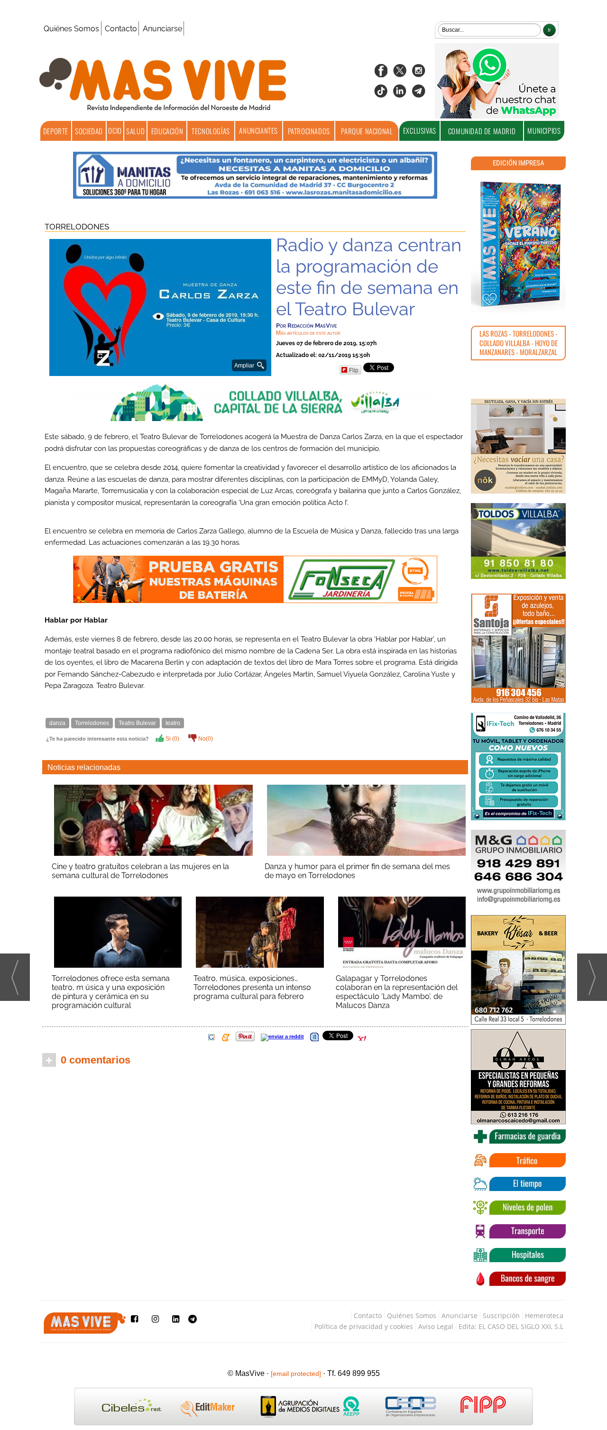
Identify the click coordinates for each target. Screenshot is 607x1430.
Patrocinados (309, 131)
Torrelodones (77, 226)
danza (57, 723)
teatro (173, 723)
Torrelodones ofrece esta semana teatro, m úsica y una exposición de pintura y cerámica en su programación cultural (111, 992)
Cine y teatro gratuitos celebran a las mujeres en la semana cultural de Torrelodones (140, 871)
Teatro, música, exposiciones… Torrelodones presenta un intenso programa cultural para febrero (252, 987)
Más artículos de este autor (308, 333)
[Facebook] (381, 74)
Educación (167, 131)
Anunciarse (162, 28)
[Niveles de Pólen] (518, 1207)
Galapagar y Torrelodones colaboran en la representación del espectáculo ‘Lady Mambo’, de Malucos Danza (397, 992)
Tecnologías (211, 131)
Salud (135, 131)
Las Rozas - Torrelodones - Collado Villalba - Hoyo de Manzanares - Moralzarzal (518, 342)
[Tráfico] (518, 1160)
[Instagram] (419, 74)
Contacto (121, 28)
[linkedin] (400, 94)
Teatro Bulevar (137, 723)
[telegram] (419, 94)
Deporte (55, 131)
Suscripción (501, 1315)
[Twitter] (400, 74)
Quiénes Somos (71, 28)
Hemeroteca (544, 1315)
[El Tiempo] (518, 1183)
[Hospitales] (518, 1255)
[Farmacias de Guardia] (518, 1136)
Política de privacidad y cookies (363, 1326)
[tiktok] (381, 94)
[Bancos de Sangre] (518, 1278)
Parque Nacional (367, 131)
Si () (171, 738)
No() (205, 738)
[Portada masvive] (518, 244)
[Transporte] (518, 1231)
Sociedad (89, 131)
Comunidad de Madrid (481, 131)
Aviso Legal (435, 1326)
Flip (354, 370)
